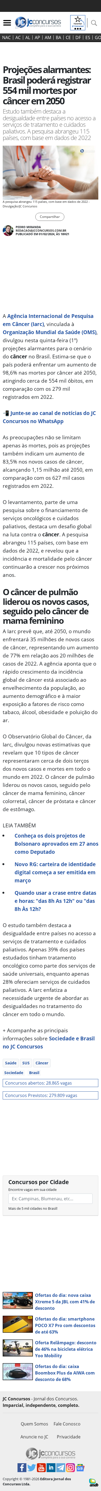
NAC (6, 37)
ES (87, 37)
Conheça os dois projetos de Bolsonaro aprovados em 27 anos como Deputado (56, 843)
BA (58, 37)
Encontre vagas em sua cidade (32, 1189)
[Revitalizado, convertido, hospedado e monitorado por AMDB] (93, 1482)
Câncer (42, 1062)
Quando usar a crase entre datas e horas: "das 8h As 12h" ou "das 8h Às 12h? (55, 901)
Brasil (34, 1072)
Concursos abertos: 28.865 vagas (38, 1083)
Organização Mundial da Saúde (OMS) (49, 332)
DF (78, 37)
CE (68, 37)
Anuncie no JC (34, 1437)
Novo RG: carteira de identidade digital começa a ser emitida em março (55, 872)
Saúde (10, 1062)
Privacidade (69, 1437)
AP (37, 37)
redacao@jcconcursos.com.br (41, 230)
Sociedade (13, 1072)
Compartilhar (50, 216)
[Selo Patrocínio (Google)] (78, 22)
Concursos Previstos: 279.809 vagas (41, 1095)
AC (18, 37)
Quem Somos (34, 1424)
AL (27, 37)
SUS (26, 1062)
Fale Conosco (67, 1424)
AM (48, 37)
